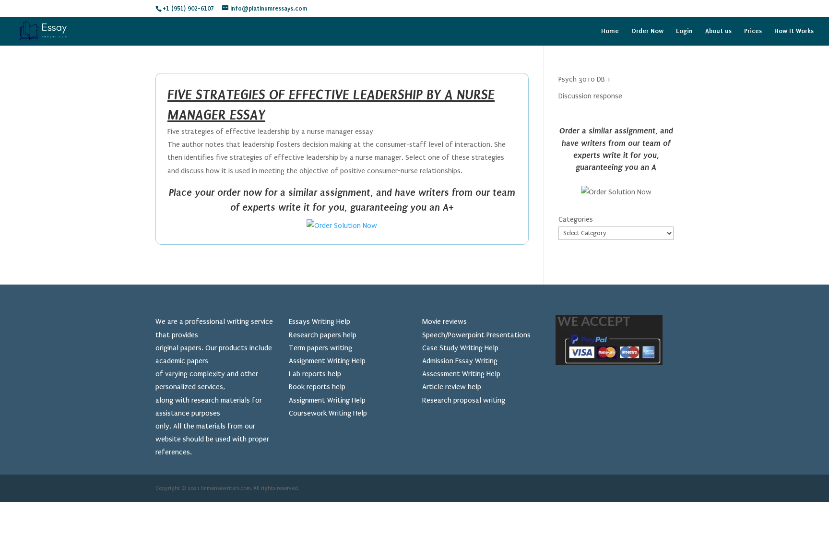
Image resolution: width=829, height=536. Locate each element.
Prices (753, 31)
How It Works (794, 31)
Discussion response (590, 96)
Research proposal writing (463, 400)
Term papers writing (320, 348)
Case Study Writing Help (460, 348)
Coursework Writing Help (328, 413)
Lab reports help (315, 373)
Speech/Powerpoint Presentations (476, 335)
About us (718, 31)
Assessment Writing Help (461, 373)
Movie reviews (444, 321)
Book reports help (317, 386)
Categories (575, 219)
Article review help (451, 386)
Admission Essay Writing (459, 361)
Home (610, 31)
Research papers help (322, 335)
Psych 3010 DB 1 (584, 79)
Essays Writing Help (319, 321)
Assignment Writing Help (327, 361)
